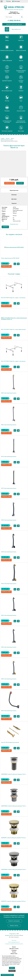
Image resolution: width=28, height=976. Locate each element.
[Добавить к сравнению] (15, 264)
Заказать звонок (14, 925)
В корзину (20, 183)
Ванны (12, 138)
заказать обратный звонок (14, 24)
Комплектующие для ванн (7, 139)
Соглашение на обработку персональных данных (14, 943)
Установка (14, 950)
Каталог (7, 138)
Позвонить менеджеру (14, 921)
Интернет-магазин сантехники (12, 935)
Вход (9, 1)
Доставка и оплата (14, 948)
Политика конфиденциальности (14, 942)
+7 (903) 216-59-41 (14, 20)
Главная (2, 138)
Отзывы (14, 952)
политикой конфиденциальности (12, 961)
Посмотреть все (14, 224)
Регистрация (17, 1)
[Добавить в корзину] (18, 264)
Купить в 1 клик (9, 183)
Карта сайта (14, 940)
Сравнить (5, 226)
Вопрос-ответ (14, 953)
